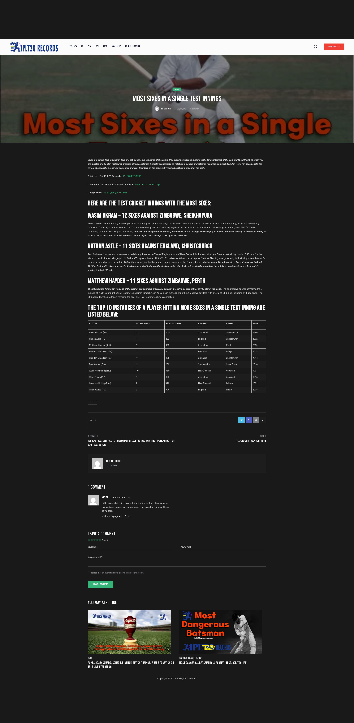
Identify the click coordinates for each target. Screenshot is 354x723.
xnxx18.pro (124, 516)
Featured (183, 658)
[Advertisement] (83, 19)
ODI (192, 658)
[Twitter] (241, 420)
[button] (92, 420)
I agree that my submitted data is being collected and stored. (117, 573)
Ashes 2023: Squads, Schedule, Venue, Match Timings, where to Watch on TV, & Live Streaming (131, 665)
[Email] (256, 420)
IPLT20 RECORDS (113, 461)
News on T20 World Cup (147, 184)
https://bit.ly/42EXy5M (115, 192)
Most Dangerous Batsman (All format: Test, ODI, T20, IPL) (213, 663)
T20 (195, 658)
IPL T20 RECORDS (132, 176)
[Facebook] (249, 420)
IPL (189, 658)
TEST (177, 89)
